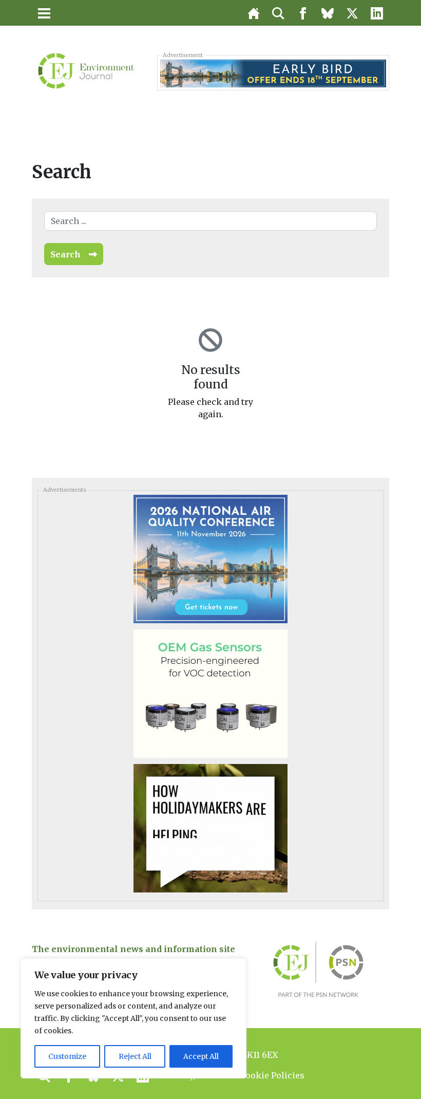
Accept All (201, 1056)
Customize (67, 1056)
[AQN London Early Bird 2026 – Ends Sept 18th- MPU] (210, 558)
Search (65, 254)
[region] (133, 1018)
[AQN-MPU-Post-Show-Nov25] (210, 693)
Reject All (135, 1056)
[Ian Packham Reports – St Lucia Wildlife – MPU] (210, 828)
